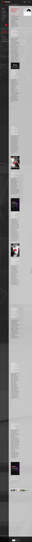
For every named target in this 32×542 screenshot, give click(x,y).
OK (13, 540)
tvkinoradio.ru (13, 15)
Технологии (17, 477)
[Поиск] (22, 2)
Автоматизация (4, 15)
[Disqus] (21, 505)
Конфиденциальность (4, 41)
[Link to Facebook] (28, 2)
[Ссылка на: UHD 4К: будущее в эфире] (12, 490)
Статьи (12, 13)
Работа (3, 19)
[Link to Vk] (29, 2)
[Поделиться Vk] (18, 482)
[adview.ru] (6, 2)
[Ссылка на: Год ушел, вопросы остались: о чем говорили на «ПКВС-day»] (16, 490)
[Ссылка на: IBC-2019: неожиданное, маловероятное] (21, 490)
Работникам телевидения (4, 12)
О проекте (3, 21)
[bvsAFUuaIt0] (27, 12)
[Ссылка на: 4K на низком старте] (23, 490)
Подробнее (18, 540)
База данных (4, 18)
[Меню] (24, 2)
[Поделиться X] (14, 482)
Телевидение (13, 477)
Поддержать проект (4, 37)
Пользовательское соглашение (4, 39)
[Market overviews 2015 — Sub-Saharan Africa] (0, 271)
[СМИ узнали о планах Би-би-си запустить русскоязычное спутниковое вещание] (31, 271)
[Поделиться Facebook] (12, 482)
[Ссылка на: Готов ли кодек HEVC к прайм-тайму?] (14, 490)
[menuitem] (22, 2)
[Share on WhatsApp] (16, 482)
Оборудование (4, 16)
